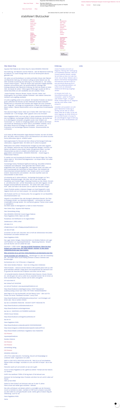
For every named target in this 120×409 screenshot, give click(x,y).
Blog (82, 5)
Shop (37, 3)
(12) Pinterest (8, 333)
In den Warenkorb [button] (34, 48)
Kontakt (89, 5)
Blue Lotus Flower (28, 3)
